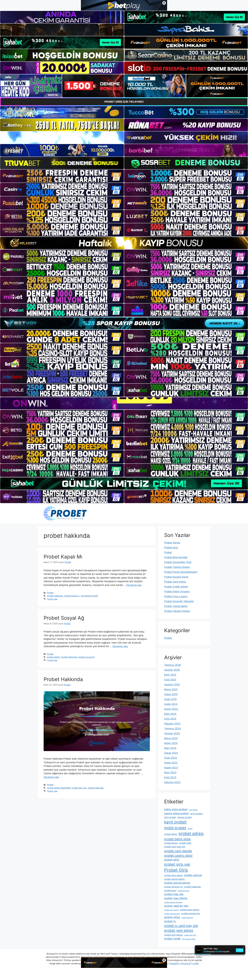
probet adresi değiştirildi (58, 788)
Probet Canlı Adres (175, 581)
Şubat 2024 (171, 753)
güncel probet (184, 817)
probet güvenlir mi (173, 886)
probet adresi (53, 657)
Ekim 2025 (170, 674)
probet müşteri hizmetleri (173, 902)
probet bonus (171, 843)
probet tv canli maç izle (181, 925)
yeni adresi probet (89, 596)
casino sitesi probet (176, 813)
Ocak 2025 (170, 699)
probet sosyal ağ (86, 657)
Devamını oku (134, 585)
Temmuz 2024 (172, 728)
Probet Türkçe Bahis (175, 606)
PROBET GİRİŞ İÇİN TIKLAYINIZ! (124, 101)
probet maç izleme (175, 898)
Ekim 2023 (170, 772)
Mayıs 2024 (171, 738)
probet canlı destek (178, 851)
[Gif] (124, 243)
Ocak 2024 (170, 757)
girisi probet (196, 813)
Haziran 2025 (172, 684)
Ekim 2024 (170, 713)
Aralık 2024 (170, 704)
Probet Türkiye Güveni (177, 567)
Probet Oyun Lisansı (175, 596)
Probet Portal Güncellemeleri (180, 572)
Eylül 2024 (170, 718)
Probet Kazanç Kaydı (176, 576)
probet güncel (193, 875)
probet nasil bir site (176, 905)
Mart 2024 (170, 748)
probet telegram (187, 918)
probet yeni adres (178, 930)
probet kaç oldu (183, 891)
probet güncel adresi (177, 882)
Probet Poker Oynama (177, 591)
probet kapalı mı (71, 596)
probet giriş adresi (173, 875)
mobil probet (175, 828)
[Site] (62, 176)
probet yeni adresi (173, 935)
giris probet (170, 817)
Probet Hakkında (63, 679)
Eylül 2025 (170, 679)
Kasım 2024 (171, 709)
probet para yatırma (171, 910)
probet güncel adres (174, 879)
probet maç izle (173, 894)
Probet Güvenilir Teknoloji (179, 601)
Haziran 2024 (172, 733)
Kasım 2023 (171, 767)
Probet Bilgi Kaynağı (175, 557)
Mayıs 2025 (171, 689)
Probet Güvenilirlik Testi (177, 562)
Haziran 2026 (172, 669)
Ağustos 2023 (172, 782)
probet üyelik (172, 938)
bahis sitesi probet (175, 809)
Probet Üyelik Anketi (176, 586)
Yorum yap (52, 599)
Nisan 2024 (171, 743)
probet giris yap (79, 788)
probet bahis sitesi (177, 839)
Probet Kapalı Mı (63, 557)
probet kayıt (170, 890)
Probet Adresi (172, 542)
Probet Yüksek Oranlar (177, 611)
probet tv (170, 921)
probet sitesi (172, 917)
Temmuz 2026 (172, 665)
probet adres (170, 834)
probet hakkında (55, 596)
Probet (50, 592)
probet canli (185, 843)
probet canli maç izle (174, 846)
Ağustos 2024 (172, 723)
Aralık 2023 (170, 762)
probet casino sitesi (178, 855)
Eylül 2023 (170, 777)
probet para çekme (189, 909)
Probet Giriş (171, 547)
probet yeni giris (190, 935)
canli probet (193, 810)
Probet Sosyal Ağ (64, 618)
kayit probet (175, 822)
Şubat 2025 (171, 694)
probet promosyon (190, 913)
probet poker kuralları (172, 914)
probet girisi (171, 859)
